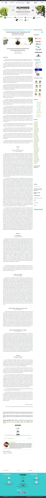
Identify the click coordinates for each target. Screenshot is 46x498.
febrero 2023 (35, 156)
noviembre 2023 (36, 149)
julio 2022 (35, 162)
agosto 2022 (35, 161)
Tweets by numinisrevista (37, 186)
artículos (13, 35)
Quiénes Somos (6, 2)
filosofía (16, 35)
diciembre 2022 (36, 158)
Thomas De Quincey (21, 35)
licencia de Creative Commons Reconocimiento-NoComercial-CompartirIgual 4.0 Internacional (23, 487)
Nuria (38, 113)
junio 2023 (35, 153)
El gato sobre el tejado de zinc (39, 106)
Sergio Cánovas (38, 114)
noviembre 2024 (36, 139)
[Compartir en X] (28, 438)
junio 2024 (35, 143)
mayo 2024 (35, 144)
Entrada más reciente (6, 470)
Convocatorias (12, 2)
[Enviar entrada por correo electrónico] (13, 438)
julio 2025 (35, 132)
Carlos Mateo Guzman (38, 103)
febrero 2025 (35, 136)
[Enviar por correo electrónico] (27, 438)
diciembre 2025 (36, 128)
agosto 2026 (35, 121)
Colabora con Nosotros (35, 2)
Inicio (2, 2)
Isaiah (38, 108)
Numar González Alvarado (38, 112)
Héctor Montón (39, 107)
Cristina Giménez (38, 104)
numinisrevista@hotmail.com (11, 0)
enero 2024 (35, 147)
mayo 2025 (35, 134)
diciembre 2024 (36, 138)
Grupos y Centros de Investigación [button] (20, 2)
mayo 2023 (35, 154)
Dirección (16, 0)
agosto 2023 (35, 151)
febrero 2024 (35, 146)
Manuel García (38, 109)
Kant (17, 35)
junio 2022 (35, 163)
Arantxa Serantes (39, 101)
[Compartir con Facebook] (29, 438)
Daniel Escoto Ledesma (38, 105)
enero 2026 (35, 127)
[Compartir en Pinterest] (30, 438)
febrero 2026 (35, 126)
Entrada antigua (30, 470)
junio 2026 (35, 123)
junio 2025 (35, 133)
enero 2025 (35, 137)
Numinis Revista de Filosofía (4, 0)
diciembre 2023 (36, 148)
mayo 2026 (35, 124)
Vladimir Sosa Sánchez (38, 116)
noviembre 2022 (36, 159)
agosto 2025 (35, 131)
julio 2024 (35, 142)
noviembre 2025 (36, 129)
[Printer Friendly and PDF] (18, 45)
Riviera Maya (37, 496)
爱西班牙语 (41, 496)
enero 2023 (35, 157)
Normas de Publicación (28, 2)
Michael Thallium (39, 111)
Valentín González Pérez (38, 115)
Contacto (42, 2)
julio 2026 (35, 122)
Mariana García (38, 110)
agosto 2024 (35, 141)
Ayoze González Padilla (38, 102)
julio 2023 (35, 152)
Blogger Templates (33, 496)
